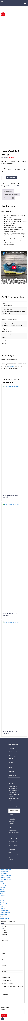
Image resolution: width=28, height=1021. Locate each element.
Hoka (14, 186)
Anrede (4, 927)
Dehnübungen (4, 903)
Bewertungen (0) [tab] (9, 198)
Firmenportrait (4, 910)
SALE (1, 893)
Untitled (3, 1009)
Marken (2, 889)
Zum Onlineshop (13, 830)
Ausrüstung (3, 887)
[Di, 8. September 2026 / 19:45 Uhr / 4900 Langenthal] (12, 988)
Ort (3, 959)
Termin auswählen (7, 984)
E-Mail (4, 971)
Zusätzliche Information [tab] (11, 194)
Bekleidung (3, 885)
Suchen (11, 814)
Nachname (5, 941)
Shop (1, 881)
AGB (9, 852)
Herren (10, 186)
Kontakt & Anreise (5, 918)
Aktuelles (2, 901)
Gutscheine (3, 891)
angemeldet (11, 366)
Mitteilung (5, 994)
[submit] (2, 923)
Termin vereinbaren (5, 869)
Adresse (4, 947)
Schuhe (19, 186)
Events (2, 905)
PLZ (3, 953)
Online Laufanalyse (5, 875)
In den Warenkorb (11, 177)
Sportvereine (3, 914)
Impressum (11, 859)
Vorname (4, 934)
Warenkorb (3, 895)
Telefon (4, 965)
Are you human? (5, 1007)
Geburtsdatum (6, 977)
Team (1, 916)
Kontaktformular (13, 845)
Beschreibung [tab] (8, 191)
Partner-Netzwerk (5, 912)
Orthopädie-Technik (5, 879)
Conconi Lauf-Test (5, 877)
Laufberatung (4, 871)
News (1, 906)
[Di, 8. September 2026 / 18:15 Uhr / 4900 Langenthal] (12, 986)
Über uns (2, 908)
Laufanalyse (3, 873)
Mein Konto (3, 897)
